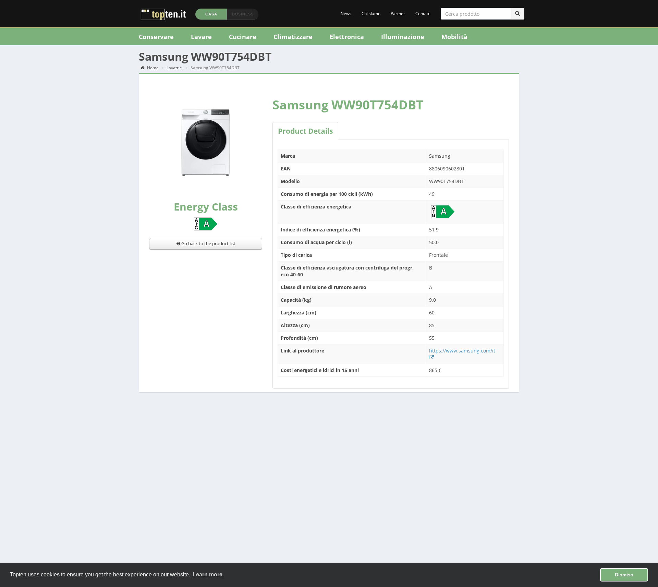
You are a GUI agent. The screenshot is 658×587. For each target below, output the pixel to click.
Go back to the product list (207, 243)
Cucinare (242, 37)
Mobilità (454, 37)
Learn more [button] (207, 574)
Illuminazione (402, 37)
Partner (398, 13)
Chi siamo (371, 13)
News (346, 13)
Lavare (201, 37)
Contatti (422, 13)
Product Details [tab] (305, 131)
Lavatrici (175, 68)
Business (243, 14)
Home (152, 68)
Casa (211, 14)
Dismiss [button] (624, 574)
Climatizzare (293, 37)
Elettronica (347, 37)
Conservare (156, 37)
